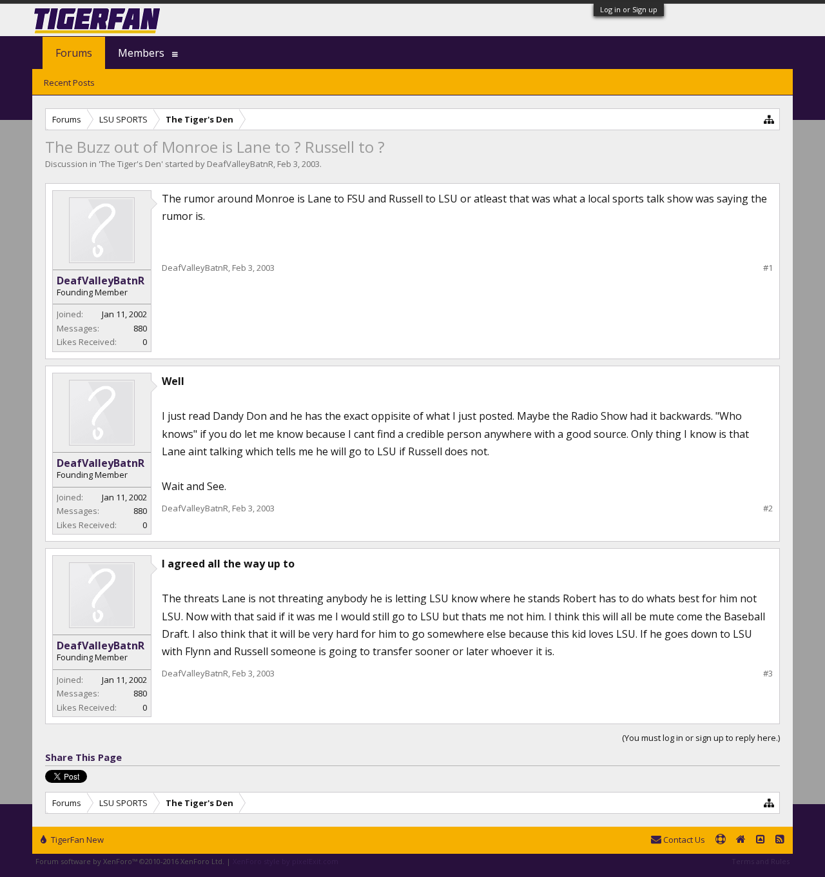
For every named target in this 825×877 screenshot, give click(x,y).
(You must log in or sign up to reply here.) (701, 738)
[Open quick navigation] (769, 119)
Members (141, 53)
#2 (768, 508)
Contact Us (683, 839)
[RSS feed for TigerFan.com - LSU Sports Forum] (780, 840)
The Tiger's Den (131, 164)
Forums (73, 53)
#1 (768, 267)
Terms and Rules (761, 861)
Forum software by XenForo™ (129, 861)
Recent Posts (69, 82)
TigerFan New (76, 839)
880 (140, 328)
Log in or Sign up (628, 9)
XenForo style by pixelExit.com (285, 861)
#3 (768, 673)
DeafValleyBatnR (240, 164)
